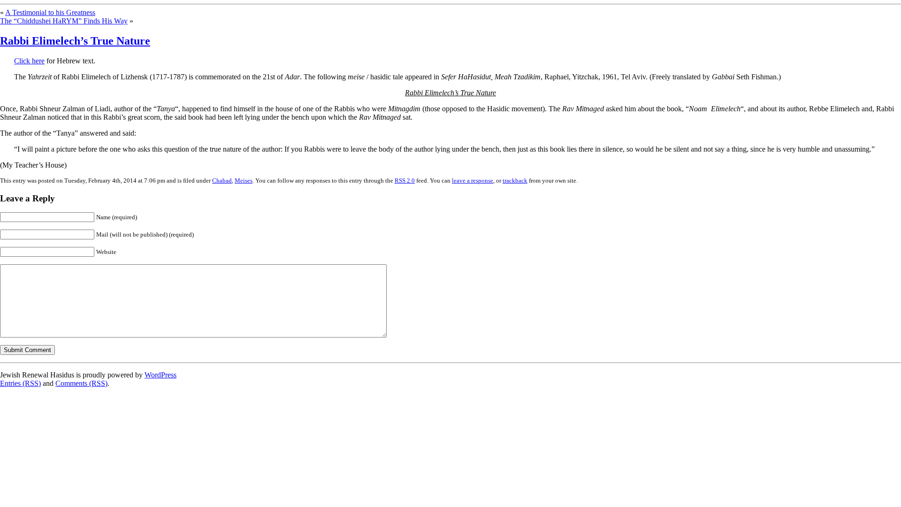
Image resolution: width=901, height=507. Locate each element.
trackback (515, 180)
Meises (243, 180)
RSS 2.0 (405, 180)
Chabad (222, 180)
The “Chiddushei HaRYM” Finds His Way (64, 21)
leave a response (472, 180)
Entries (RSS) (20, 383)
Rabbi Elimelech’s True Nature (75, 41)
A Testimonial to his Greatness (50, 12)
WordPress (160, 375)
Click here (29, 61)
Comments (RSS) (81, 383)
